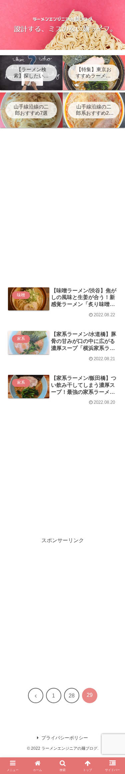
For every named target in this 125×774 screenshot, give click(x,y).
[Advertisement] (62, 212)
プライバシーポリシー (64, 737)
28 (72, 695)
